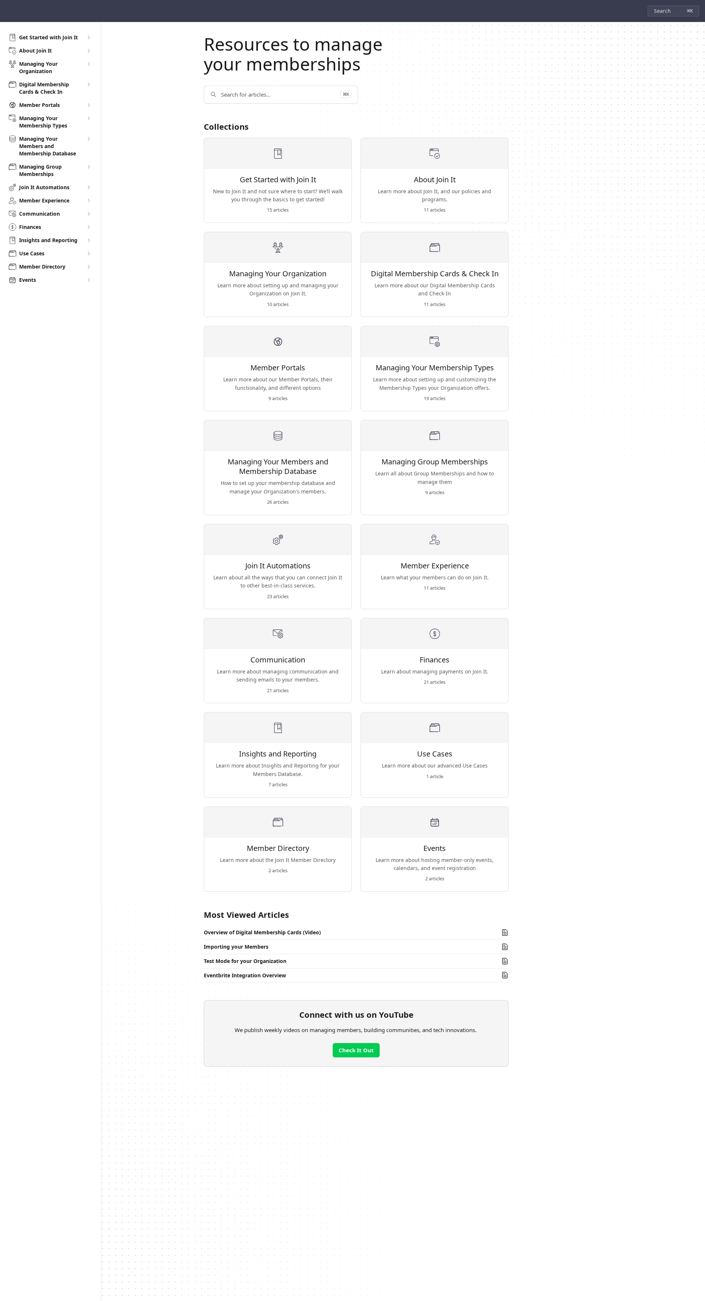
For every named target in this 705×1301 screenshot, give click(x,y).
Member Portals (277, 368)
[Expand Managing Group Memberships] (88, 167)
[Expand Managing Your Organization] (88, 64)
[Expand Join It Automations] (88, 187)
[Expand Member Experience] (88, 200)
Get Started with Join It (278, 179)
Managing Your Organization (277, 273)
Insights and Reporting (278, 754)
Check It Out (356, 1050)
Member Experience (435, 566)
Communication (277, 660)
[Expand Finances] (88, 227)
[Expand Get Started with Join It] (88, 37)
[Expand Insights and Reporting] (88, 240)
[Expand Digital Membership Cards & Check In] (88, 84)
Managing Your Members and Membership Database (278, 466)
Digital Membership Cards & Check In (435, 273)
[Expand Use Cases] (88, 253)
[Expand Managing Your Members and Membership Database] (88, 139)
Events (434, 848)
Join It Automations (278, 566)
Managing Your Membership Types (435, 368)
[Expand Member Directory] (88, 267)
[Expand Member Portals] (88, 105)
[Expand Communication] (88, 214)
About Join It (435, 179)
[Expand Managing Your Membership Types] (88, 118)
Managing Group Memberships (435, 462)
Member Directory (278, 848)
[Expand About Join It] (88, 51)
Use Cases (434, 754)
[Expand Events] (88, 280)
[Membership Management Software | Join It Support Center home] (7, 11)
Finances (434, 660)
